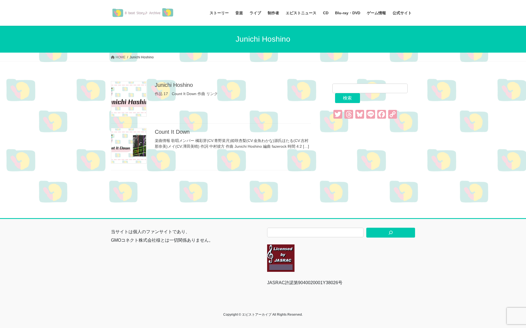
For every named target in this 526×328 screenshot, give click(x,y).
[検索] (390, 233)
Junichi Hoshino (174, 85)
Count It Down (172, 132)
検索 (347, 98)
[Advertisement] (373, 161)
